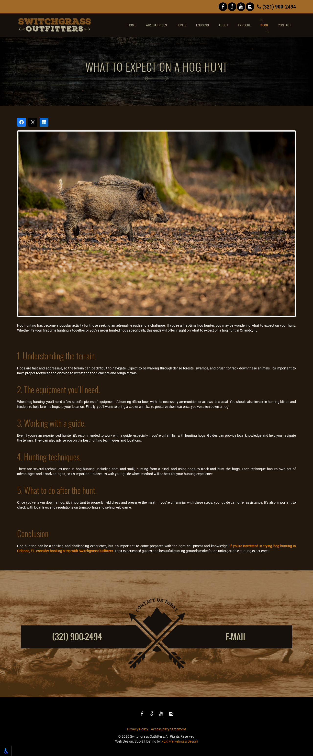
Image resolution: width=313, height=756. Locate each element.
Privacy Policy (137, 729)
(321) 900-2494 (278, 6)
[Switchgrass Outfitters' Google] (232, 6)
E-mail (236, 637)
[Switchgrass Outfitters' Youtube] (241, 6)
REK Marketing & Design (179, 741)
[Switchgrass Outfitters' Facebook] (223, 6)
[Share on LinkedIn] (44, 122)
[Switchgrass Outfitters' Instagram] (250, 6)
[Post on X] (32, 122)
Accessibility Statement (168, 729)
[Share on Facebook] (21, 122)
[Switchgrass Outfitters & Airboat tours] (54, 25)
